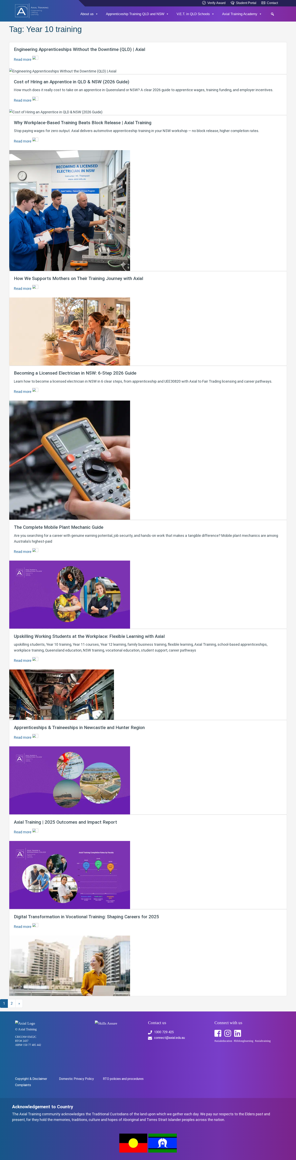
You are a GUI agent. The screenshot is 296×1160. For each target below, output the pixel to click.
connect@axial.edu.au (169, 1038)
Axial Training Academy (239, 14)
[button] (272, 14)
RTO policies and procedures (123, 1079)
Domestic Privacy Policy (76, 1079)
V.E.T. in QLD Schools (193, 14)
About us (87, 14)
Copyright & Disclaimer (31, 1079)
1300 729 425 (164, 1032)
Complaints (23, 1085)
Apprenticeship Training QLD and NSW (135, 14)
